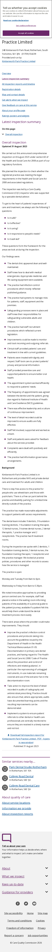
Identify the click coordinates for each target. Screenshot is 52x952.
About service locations (16, 803)
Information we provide (16, 808)
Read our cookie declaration (16, 20)
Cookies (40, 920)
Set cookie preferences (26, 25)
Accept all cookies (26, 33)
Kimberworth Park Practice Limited (18, 61)
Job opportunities (38, 935)
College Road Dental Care (24, 785)
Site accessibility (13, 913)
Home (30, 913)
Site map (43, 913)
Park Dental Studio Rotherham (28, 767)
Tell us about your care (14, 846)
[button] (26, 868)
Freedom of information (19, 928)
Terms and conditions (19, 920)
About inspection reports (17, 814)
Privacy (42, 928)
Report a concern (13, 935)
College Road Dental (21, 776)
